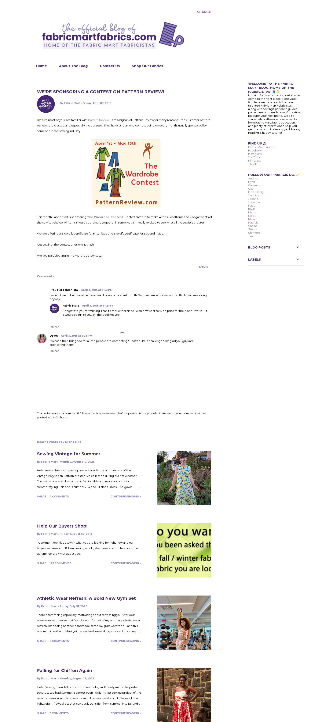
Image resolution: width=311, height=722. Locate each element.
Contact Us (110, 66)
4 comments (59, 496)
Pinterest (254, 160)
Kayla (252, 209)
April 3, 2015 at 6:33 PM (76, 335)
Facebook (255, 150)
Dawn (54, 335)
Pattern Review (98, 120)
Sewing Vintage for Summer (68, 453)
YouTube (254, 157)
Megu (252, 215)
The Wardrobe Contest (105, 217)
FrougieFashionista (64, 290)
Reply (54, 326)
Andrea (253, 178)
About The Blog (73, 66)
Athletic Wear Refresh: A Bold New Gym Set (86, 598)
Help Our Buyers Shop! (62, 526)
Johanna (254, 202)
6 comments (59, 713)
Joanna (253, 198)
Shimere (254, 232)
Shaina (252, 226)
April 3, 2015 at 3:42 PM (97, 290)
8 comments (59, 641)
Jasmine (253, 195)
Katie (251, 205)
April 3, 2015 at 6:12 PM (97, 305)
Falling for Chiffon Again (64, 670)
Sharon (253, 229)
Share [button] (203, 266)
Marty (252, 212)
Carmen (253, 185)
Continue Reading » (126, 496)
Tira (250, 236)
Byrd (251, 181)
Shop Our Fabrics (147, 66)
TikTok (252, 164)
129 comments (60, 563)
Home (41, 66)
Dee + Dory (256, 192)
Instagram (255, 154)
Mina (251, 219)
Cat (250, 188)
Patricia (253, 222)
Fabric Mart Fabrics (261, 147)
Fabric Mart (70, 305)
